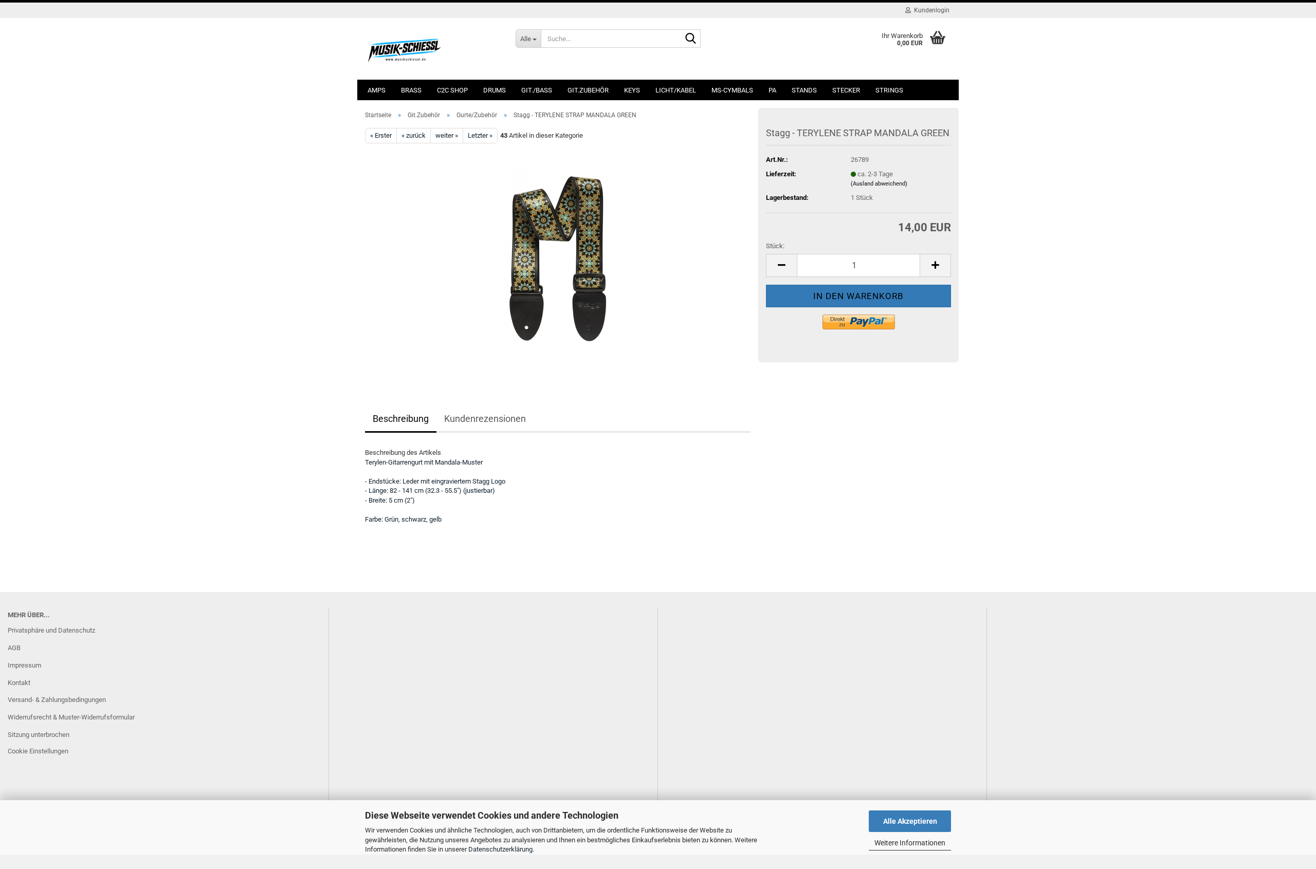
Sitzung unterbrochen (38, 734)
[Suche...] (691, 39)
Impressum (24, 665)
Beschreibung (401, 418)
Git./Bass (536, 90)
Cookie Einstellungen (38, 751)
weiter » (446, 135)
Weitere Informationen (909, 843)
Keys (632, 90)
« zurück (413, 135)
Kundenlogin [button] (930, 10)
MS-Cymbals (732, 90)
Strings (889, 90)
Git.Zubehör (588, 90)
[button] (781, 265)
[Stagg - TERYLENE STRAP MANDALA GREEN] (558, 259)
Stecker (846, 90)
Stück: (775, 246)
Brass (411, 90)
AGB (14, 648)
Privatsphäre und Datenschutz (51, 630)
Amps (377, 90)
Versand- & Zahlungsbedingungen (57, 700)
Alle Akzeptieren (910, 821)
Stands (804, 90)
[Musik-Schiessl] (432, 49)
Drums (494, 90)
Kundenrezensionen (485, 418)
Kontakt (19, 683)
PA (772, 90)
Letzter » (480, 135)
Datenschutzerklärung (500, 849)
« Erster (381, 135)
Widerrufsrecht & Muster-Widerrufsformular (71, 717)
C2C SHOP (452, 90)
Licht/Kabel (675, 90)
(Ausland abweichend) (879, 183)
